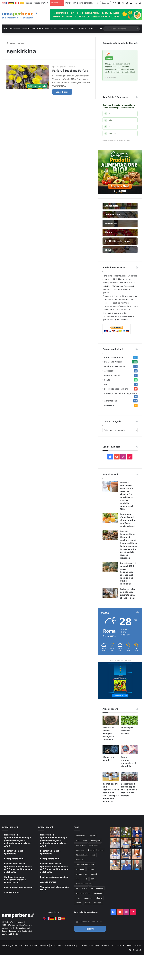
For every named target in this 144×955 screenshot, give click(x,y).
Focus (107, 384)
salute (78, 898)
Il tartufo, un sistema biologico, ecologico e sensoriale (108, 733)
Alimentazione (110, 401)
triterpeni (97, 903)
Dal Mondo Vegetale (113, 362)
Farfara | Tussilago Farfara (70, 70)
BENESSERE (63, 29)
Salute (107, 380)
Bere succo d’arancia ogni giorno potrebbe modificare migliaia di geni (128, 520)
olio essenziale (81, 874)
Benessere (109, 405)
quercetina (98, 893)
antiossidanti (94, 845)
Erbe (93, 855)
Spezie (78, 903)
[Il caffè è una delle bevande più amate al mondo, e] (115, 832)
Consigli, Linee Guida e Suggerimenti (120, 393)
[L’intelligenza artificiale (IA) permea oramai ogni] (137, 843)
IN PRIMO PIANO (28, 29)
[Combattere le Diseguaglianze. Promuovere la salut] (137, 865)
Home (11, 43)
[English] (4, 3)
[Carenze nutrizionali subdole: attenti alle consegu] (137, 854)
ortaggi (94, 874)
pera (85, 879)
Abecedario (109, 371)
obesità (91, 869)
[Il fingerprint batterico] (111, 749)
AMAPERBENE (15, 29)
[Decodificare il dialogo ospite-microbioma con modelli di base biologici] (129, 776)
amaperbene (81, 845)
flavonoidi (79, 860)
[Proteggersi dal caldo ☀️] (126, 832)
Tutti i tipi (110, 133)
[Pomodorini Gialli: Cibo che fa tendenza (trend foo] (126, 865)
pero (92, 879)
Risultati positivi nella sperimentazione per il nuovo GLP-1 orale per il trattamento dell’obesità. (111, 793)
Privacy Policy (57, 945)
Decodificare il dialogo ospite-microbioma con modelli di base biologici (129, 790)
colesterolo (80, 850)
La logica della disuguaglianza (120, 660)
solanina (98, 898)
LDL (108, 120)
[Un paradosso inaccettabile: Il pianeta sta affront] (115, 854)
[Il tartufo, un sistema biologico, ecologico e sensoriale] (111, 720)
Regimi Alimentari (112, 375)
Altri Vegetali (96, 840)
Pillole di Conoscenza (113, 357)
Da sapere (82, 29)
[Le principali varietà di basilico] (129, 720)
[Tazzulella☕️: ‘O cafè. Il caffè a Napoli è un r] (115, 865)
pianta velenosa (97, 888)
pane (78, 879)
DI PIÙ (91, 29)
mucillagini (80, 869)
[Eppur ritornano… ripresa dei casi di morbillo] (129, 749)
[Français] (7, 3)
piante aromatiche (83, 893)
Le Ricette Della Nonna (85, 864)
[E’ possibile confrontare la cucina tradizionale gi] (137, 832)
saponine (88, 898)
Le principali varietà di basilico (127, 730)
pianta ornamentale (83, 884)
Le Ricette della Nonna (114, 366)
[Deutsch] (11, 3)
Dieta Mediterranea (96, 850)
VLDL (109, 127)
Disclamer (44, 945)
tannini (87, 903)
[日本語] (18, 3)
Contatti (137, 945)
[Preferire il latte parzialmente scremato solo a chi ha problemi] (110, 593)
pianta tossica (81, 888)
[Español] (22, 3)
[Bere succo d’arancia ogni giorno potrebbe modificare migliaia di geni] (110, 518)
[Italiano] (15, 3)
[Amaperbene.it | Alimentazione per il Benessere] (24, 15)
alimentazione (81, 840)
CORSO (73, 29)
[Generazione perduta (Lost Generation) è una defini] (115, 843)
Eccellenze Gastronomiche (116, 389)
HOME (5, 29)
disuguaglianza (82, 855)
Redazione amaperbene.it (64, 67)
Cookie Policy (71, 945)
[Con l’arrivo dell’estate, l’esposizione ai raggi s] (126, 843)
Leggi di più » (62, 92)
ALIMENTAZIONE (43, 29)
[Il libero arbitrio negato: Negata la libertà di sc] (126, 854)
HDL (108, 113)
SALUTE (54, 29)
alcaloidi (92, 836)
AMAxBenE (94, 945)
